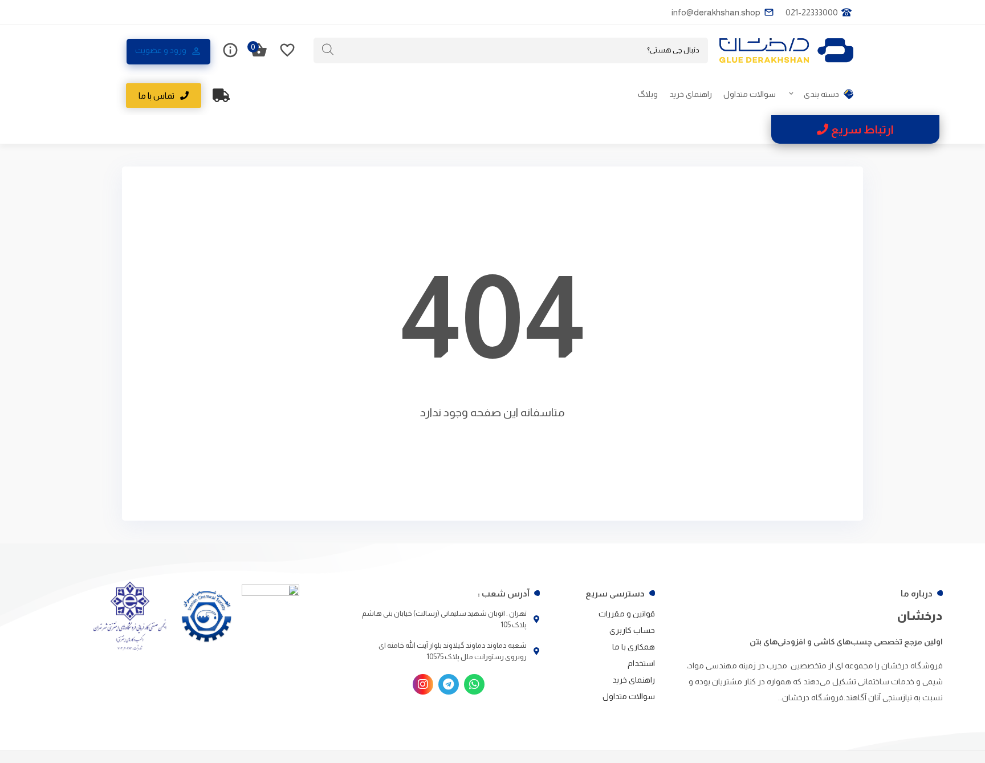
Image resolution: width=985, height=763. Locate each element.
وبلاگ (648, 94)
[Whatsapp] (474, 684)
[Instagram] (423, 684)
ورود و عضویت (160, 50)
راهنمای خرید (690, 94)
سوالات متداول (749, 94)
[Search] (328, 50)
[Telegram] (448, 684)
